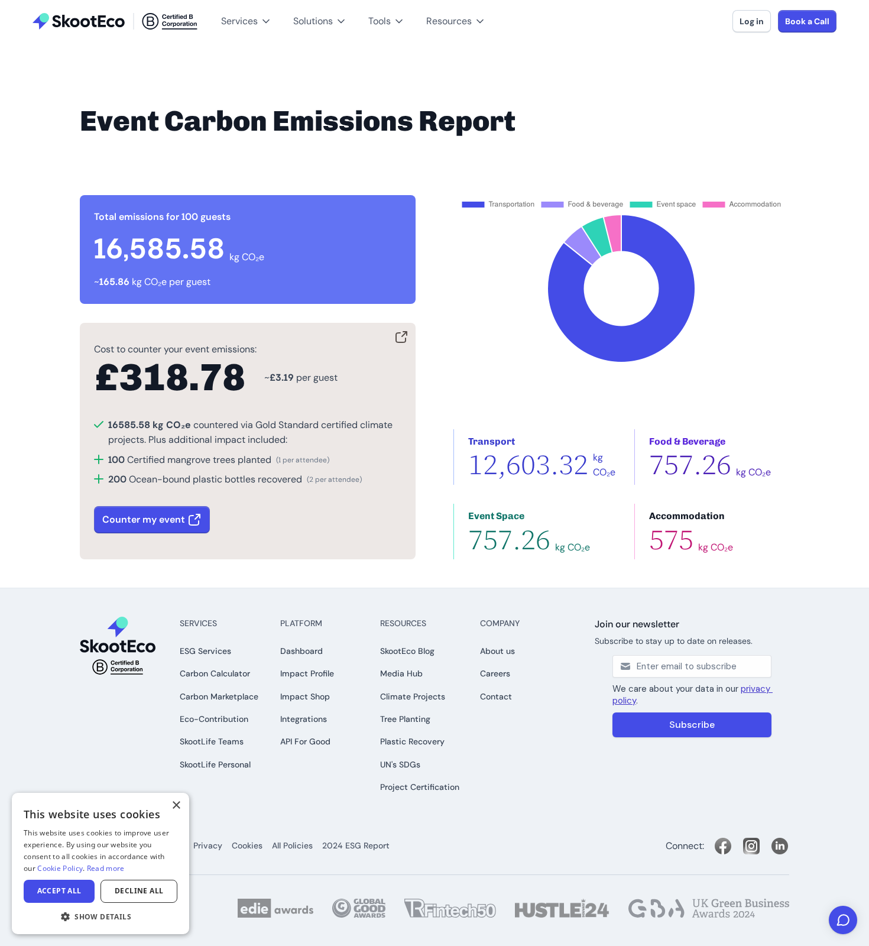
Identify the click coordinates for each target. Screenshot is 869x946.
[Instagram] (751, 846)
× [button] (175, 805)
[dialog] (100, 863)
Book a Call (807, 21)
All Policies (292, 845)
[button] (28, 6)
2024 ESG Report (356, 845)
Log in (752, 21)
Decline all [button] (139, 891)
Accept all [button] (59, 891)
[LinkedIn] (779, 846)
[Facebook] (723, 846)
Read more (106, 868)
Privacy (207, 845)
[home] (115, 21)
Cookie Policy (60, 868)
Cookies (247, 845)
